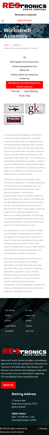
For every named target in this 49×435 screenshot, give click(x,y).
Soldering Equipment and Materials (24, 68)
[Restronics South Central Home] (24, 6)
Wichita (8, 315)
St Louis (29, 310)
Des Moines (10, 310)
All (24, 57)
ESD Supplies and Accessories (24, 61)
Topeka (29, 326)
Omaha (29, 320)
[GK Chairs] (35, 109)
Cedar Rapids (10, 326)
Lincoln (8, 320)
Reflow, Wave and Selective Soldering (24, 76)
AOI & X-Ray (24, 95)
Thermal (15, 91)
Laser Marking (31, 91)
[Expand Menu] (45, 13)
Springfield (9, 331)
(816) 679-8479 (25, 20)
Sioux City (29, 331)
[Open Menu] (2, 20)
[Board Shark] (14, 109)
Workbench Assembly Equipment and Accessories (25, 85)
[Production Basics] (14, 120)
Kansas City (30, 315)
